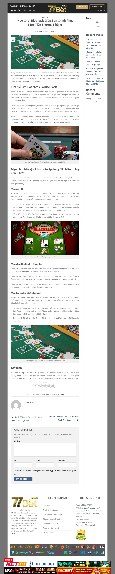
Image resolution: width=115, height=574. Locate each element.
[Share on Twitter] (41, 386)
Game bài (31, 10)
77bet (13, 513)
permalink (61, 394)
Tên (15, 460)
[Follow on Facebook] (95, 11)
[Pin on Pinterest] (49, 386)
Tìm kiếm (89, 18)
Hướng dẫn (15, 10)
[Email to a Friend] (45, 386)
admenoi (54, 31)
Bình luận (17, 441)
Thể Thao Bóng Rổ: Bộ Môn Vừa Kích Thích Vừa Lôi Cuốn (94, 71)
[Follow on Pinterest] (98, 11)
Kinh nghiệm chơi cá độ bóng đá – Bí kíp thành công (94, 55)
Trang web (61, 460)
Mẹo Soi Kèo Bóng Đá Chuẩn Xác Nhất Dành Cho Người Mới (95, 81)
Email (38, 460)
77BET (27, 81)
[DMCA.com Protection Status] (81, 534)
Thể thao (24, 6)
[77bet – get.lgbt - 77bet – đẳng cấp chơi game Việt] (57, 8)
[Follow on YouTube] (101, 11)
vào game (82, 7)
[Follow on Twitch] (104, 11)
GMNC (13, 534)
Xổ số (24, 10)
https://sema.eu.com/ (91, 508)
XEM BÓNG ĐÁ (97, 7)
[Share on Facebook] (37, 386)
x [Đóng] (8, 560)
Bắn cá (32, 6)
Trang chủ (14, 6)
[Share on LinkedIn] (53, 386)
